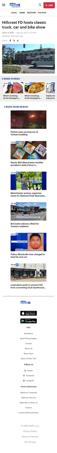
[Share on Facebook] (10, 41)
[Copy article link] (18, 41)
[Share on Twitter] (14, 41)
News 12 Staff (8, 33)
